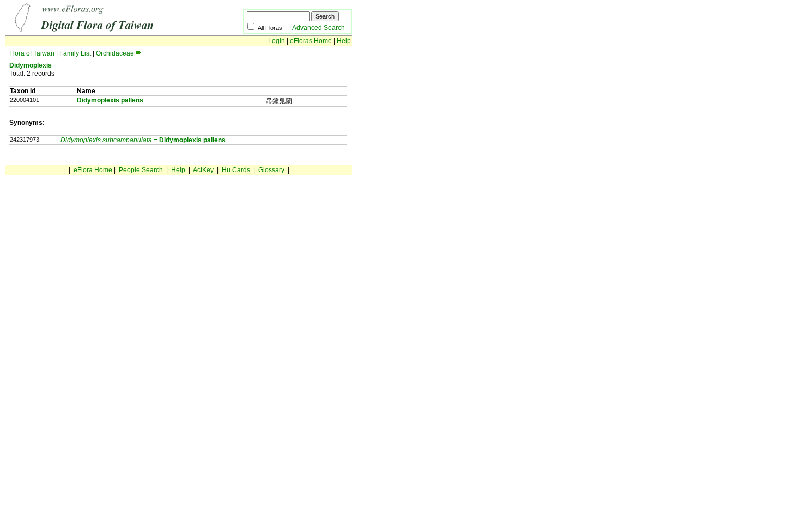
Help (344, 41)
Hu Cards (236, 170)
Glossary (271, 170)
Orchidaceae (115, 53)
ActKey (203, 170)
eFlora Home (93, 170)
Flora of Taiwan (31, 53)
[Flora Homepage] (107, 31)
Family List (75, 53)
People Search (141, 170)
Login (276, 41)
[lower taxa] (138, 53)
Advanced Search (318, 28)
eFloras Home (311, 41)
